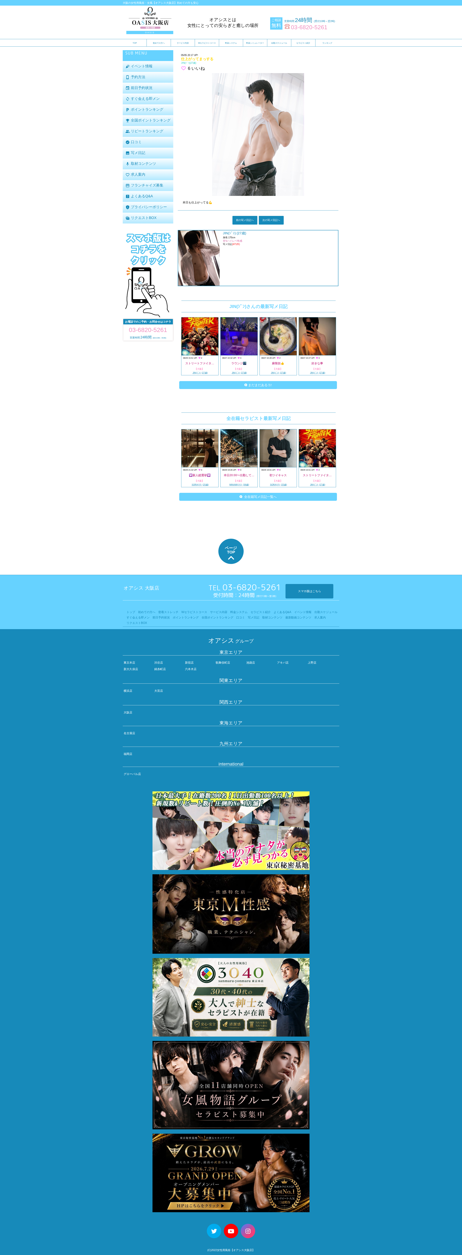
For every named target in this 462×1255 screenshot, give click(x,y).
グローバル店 (132, 774)
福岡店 (128, 753)
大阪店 (128, 712)
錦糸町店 (160, 669)
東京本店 (129, 662)
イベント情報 (138, 66)
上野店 (312, 662)
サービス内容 (183, 43)
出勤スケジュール (279, 43)
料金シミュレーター (255, 43)
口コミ (133, 142)
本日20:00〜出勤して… (239, 475)
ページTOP (231, 550)
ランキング (327, 43)
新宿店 (189, 662)
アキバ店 (283, 662)
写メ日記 (135, 153)
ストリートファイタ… (199, 363)
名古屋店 (129, 733)
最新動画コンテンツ (298, 617)
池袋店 (250, 662)
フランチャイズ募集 (144, 185)
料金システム (231, 43)
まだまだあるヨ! (259, 385)
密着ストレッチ (168, 612)
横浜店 (128, 690)
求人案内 (135, 174)
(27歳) (188, 63)
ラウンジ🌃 (239, 363)
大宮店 (158, 690)
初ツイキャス (278, 475)
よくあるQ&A (139, 196)
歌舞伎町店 (223, 662)
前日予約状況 (138, 88)
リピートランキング (144, 131)
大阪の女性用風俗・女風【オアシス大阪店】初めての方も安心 (161, 2)
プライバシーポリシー (146, 207)
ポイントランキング (144, 109)
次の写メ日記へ (271, 220)
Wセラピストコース (207, 43)
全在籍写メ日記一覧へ (259, 497)
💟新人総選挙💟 (200, 475)
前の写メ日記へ (245, 220)
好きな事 (317, 363)
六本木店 (191, 669)
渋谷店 (158, 662)
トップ (131, 612)
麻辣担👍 (278, 363)
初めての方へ (159, 43)
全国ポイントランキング (148, 120)
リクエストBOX (140, 218)
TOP (135, 43)
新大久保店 (131, 669)
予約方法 (135, 77)
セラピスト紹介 (303, 43)
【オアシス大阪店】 (242, 1250)
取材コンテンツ (140, 164)
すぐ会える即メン (142, 99)
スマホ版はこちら (309, 591)
